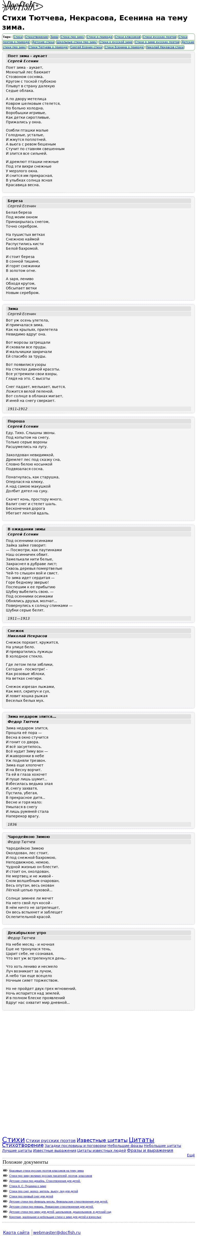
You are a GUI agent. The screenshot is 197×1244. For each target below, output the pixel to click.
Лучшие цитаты (17, 1150)
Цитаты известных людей (101, 1150)
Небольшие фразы (125, 1146)
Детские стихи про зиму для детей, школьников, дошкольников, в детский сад (60, 1211)
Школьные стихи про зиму (77, 42)
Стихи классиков (127, 37)
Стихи (18, 37)
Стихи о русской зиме (115, 42)
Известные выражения (54, 1150)
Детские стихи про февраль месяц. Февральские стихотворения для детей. (58, 1201)
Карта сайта (16, 1232)
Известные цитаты (102, 1140)
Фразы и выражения (150, 1150)
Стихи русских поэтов (159, 37)
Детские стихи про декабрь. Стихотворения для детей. (45, 1180)
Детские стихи (43, 42)
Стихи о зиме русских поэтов (157, 42)
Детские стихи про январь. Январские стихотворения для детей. (51, 1206)
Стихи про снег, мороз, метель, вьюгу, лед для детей (43, 1191)
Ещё (191, 1155)
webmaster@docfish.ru (57, 1232)
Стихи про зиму (72, 37)
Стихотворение (36, 37)
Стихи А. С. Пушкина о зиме (27, 1186)
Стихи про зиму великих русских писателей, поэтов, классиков (50, 1175)
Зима (54, 37)
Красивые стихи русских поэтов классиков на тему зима (46, 1170)
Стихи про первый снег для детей (31, 1196)
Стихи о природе (99, 37)
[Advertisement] (98, 1079)
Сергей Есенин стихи (86, 47)
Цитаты (141, 1140)
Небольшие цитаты (162, 1146)
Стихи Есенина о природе (124, 47)
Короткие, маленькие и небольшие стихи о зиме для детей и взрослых (55, 1217)
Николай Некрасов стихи (165, 47)
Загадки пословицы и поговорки (75, 1146)
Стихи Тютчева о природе (48, 47)
